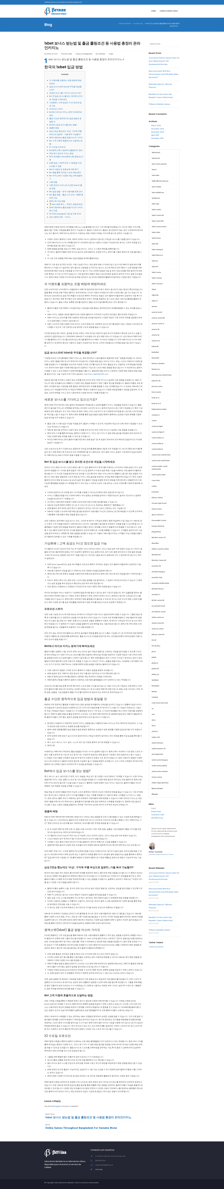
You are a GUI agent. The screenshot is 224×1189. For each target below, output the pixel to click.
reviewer (155, 697)
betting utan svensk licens (162, 375)
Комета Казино (157, 788)
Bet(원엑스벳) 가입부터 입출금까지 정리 (66, 150)
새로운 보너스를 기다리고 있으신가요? (65, 93)
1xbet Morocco (157, 255)
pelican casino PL (158, 634)
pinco (154, 651)
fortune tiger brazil (159, 503)
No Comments (100, 54)
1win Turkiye (156, 187)
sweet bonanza (157, 743)
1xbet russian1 (157, 283)
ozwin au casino (158, 629)
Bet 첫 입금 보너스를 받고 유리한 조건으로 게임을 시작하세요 (66, 98)
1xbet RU (155, 266)
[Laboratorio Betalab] (55, 11)
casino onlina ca (158, 438)
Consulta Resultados (169, 11)
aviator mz (156, 340)
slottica (155, 731)
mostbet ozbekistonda (160, 583)
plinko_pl (155, 674)
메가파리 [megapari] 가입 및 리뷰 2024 (65, 213)
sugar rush (156, 737)
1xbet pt (155, 261)
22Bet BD (155, 295)
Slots (154, 720)
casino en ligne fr (158, 432)
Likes (111, 54)
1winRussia (156, 198)
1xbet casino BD (158, 221)
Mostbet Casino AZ (159, 560)
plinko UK (155, 668)
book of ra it (156, 403)
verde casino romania (160, 771)
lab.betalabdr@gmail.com (104, 1165)
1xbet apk (155, 204)
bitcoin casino (157, 386)
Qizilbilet (155, 680)
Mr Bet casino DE (158, 600)
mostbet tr (156, 594)
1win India (155, 175)
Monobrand (156, 554)
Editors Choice (157, 497)
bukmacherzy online (159, 409)
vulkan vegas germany (160, 782)
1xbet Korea (156, 238)
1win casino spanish (159, 164)
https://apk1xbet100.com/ (98, 374)
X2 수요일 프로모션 (57, 147)
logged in (58, 1106)
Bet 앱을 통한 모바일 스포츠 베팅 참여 (65, 172)
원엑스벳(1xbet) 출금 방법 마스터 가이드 (66, 137)
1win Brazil (156, 158)
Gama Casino (157, 509)
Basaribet (155, 358)
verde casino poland (159, 765)
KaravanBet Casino (159, 520)
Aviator (154, 306)
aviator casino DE (158, 318)
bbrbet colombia (158, 363)
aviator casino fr (158, 323)
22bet (154, 289)
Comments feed (157, 814)
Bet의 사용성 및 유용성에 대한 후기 (64, 169)
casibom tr (156, 415)
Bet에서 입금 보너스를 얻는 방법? (63, 124)
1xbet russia (156, 272)
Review (154, 691)
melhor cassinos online (160, 549)
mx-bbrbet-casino (159, 611)
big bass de (156, 380)
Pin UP (154, 640)
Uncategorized (87, 54)
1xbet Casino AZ (158, 215)
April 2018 (155, 135)
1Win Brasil (156, 152)
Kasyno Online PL (158, 526)
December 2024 (157, 128)
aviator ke (155, 335)
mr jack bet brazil (158, 606)
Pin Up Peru (156, 646)
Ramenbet (155, 686)
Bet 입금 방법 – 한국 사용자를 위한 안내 (65, 191)
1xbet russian (157, 278)
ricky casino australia (160, 703)
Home (153, 11)
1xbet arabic (156, 209)
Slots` (154, 725)
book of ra (155, 398)
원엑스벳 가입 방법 (57, 201)
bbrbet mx (156, 369)
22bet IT (155, 301)
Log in (153, 808)
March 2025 (156, 125)
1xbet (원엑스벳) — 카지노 (60, 217)
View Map (99, 1169)
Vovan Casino (157, 777)
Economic (155, 492)
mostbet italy (157, 577)
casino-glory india (158, 474)
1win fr (154, 169)
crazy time (156, 480)
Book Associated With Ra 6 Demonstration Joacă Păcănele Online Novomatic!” (163, 74)
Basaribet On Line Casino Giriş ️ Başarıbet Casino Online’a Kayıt (161, 96)
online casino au (158, 617)
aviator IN (155, 329)
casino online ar (157, 443)
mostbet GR (156, 566)
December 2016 (157, 138)
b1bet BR (155, 346)
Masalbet (155, 543)
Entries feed (156, 811)
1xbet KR (155, 244)
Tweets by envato (156, 946)
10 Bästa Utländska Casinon (159, 104)
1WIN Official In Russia (160, 181)
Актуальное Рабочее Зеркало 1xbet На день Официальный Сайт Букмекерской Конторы (164, 61)
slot (153, 714)
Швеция (155, 794)
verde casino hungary (160, 760)
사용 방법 (53, 182)
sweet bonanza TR (158, 748)
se (152, 708)
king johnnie (156, 531)
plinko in (155, 663)
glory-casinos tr (158, 514)
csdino (154, 486)
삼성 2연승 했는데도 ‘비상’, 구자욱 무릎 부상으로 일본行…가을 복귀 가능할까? (65, 133)
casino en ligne (157, 426)
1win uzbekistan (158, 192)
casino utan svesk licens (161, 460)
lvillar (70, 54)
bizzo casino (156, 392)
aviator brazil (157, 312)
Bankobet (155, 352)
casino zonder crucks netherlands (159, 468)
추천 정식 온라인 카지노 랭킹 (61, 153)
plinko (154, 657)
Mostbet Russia (158, 589)
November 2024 (157, 132)
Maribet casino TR (158, 537)
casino (154, 420)
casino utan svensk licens (161, 455)
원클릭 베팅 (54, 128)
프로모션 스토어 (56, 109)
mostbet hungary (158, 571)
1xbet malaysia (157, 249)
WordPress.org (157, 817)
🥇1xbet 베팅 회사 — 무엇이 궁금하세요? (66, 204)
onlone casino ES (158, 623)
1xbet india (156, 232)
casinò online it (157, 449)
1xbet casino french (159, 226)
